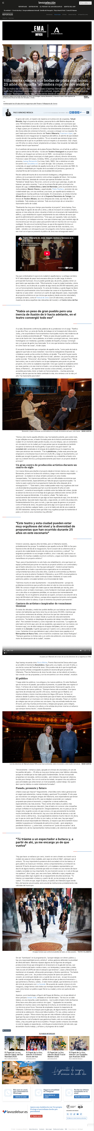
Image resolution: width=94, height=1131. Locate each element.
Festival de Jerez (42, 298)
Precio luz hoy (16, 10)
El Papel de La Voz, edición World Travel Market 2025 (56, 1055)
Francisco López (66, 133)
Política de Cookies (58, 1129)
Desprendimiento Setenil (31, 10)
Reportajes (23, 6)
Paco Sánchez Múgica (23, 113)
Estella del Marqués (46, 10)
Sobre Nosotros (33, 1129)
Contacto (41, 1129)
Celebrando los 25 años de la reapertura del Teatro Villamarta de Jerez (30, 104)
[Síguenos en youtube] (77, 1114)
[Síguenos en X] (67, 1114)
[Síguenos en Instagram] (71, 1114)
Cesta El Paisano (71, 10)
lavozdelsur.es (86, 3)
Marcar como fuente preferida (77, 1118)
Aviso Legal (49, 1129)
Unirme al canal (20, 1097)
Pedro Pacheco (58, 189)
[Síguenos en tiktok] (74, 1114)
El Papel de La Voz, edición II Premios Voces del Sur (34, 1055)
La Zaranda (41, 984)
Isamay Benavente (30, 161)
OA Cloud (80, 1129)
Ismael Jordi (31, 998)
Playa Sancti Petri (59, 10)
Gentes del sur (69, 6)
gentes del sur (72, 14)
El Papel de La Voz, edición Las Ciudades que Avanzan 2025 (78, 1055)
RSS (66, 1129)
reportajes (57, 14)
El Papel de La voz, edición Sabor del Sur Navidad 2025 (14, 1055)
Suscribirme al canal (50, 1096)
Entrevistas (33, 6)
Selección (4, 18)
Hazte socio (37, 1116)
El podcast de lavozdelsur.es (51, 6)
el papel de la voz (83, 14)
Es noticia (7, 10)
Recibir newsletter (82, 1097)
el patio (65, 14)
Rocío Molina (42, 663)
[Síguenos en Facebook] (81, 1114)
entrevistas (49, 14)
